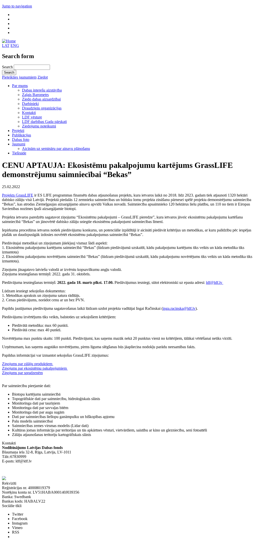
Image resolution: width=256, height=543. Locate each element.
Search (8, 67)
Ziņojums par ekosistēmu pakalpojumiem (35, 368)
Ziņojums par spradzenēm (22, 373)
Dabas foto (20, 139)
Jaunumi (18, 144)
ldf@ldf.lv (214, 282)
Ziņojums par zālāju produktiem (27, 364)
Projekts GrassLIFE (17, 195)
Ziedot (43, 77)
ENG (14, 45)
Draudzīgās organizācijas (42, 108)
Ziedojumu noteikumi (39, 126)
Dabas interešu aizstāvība (42, 90)
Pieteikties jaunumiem (19, 77)
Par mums (20, 86)
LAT (6, 45)
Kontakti (29, 112)
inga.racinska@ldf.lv (179, 308)
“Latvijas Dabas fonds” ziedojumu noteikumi (37, 470)
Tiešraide (19, 153)
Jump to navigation (17, 6)
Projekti (18, 130)
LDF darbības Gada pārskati (44, 121)
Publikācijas (21, 135)
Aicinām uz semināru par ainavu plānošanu (56, 148)
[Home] (9, 41)
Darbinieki (30, 104)
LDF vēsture (32, 117)
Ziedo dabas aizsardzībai (41, 99)
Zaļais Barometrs (35, 95)
